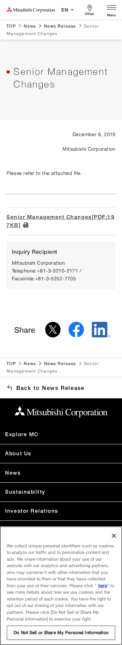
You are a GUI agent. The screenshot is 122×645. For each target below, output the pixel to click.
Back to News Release (50, 387)
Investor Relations (31, 511)
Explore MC (21, 434)
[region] (61, 585)
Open (111, 7)
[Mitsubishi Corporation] (61, 411)
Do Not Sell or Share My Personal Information (61, 632)
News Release (60, 26)
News (30, 26)
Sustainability (25, 492)
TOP (11, 26)
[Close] (113, 535)
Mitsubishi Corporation (30, 9)
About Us (18, 453)
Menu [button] (111, 15)
